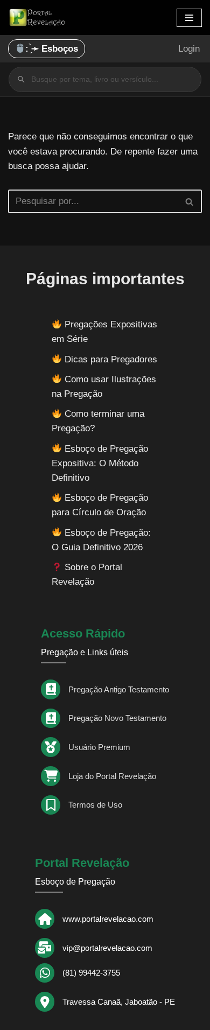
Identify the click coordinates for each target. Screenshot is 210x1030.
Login (189, 49)
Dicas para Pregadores (111, 359)
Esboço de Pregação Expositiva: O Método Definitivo (100, 463)
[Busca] (190, 201)
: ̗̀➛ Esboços (51, 49)
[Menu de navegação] (189, 18)
